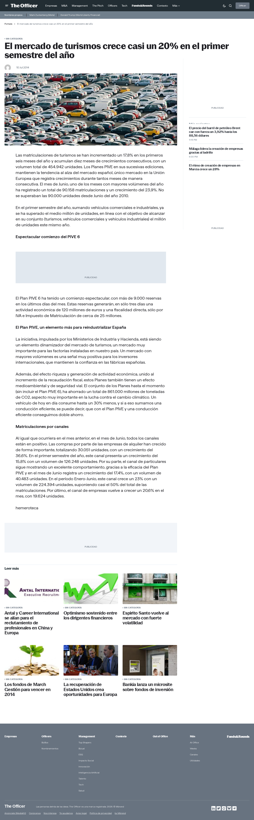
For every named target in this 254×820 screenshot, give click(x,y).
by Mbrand (120, 813)
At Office (194, 742)
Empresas (11, 736)
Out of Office (160, 736)
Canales (194, 754)
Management (87, 736)
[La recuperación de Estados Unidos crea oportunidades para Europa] (91, 660)
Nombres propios (13, 15)
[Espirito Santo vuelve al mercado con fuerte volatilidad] (150, 588)
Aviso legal (81, 813)
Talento (82, 778)
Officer (242, 5)
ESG (81, 754)
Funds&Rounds (238, 736)
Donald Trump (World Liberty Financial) (80, 15)
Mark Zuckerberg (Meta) (42, 15)
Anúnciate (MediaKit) (15, 813)
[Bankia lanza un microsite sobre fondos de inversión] (150, 660)
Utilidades (195, 760)
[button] (7, 5)
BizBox (45, 742)
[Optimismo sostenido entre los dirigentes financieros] (91, 588)
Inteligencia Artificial (89, 772)
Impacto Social (86, 760)
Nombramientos (50, 748)
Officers (46, 736)
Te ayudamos (66, 813)
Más (192, 736)
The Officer (15, 806)
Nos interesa (50, 813)
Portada (8, 24)
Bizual (82, 748)
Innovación (84, 766)
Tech (81, 784)
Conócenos (35, 813)
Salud (81, 790)
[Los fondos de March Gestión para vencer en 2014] (32, 660)
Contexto (121, 736)
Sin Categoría (14, 38)
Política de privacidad (101, 813)
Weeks (193, 748)
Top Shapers (85, 742)
